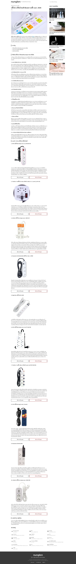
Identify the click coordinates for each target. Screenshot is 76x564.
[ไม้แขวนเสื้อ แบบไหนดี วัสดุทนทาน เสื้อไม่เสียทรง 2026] (57, 13)
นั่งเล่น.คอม (32, 562)
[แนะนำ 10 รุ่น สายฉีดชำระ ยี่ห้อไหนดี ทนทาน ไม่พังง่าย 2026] (57, 54)
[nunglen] (15, 2)
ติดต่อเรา (44, 562)
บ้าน (12, 9)
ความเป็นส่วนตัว (38, 562)
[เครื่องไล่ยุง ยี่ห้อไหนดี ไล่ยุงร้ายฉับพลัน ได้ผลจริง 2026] (57, 26)
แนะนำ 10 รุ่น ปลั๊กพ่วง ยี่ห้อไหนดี (17, 49)
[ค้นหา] (57, 1)
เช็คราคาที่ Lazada (20, 177)
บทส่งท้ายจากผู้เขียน (15, 50)
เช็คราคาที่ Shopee (38, 177)
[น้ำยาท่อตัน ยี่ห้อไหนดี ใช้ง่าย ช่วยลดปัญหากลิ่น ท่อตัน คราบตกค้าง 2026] (57, 67)
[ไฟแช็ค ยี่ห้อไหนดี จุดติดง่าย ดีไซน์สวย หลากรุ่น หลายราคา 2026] (57, 40)
